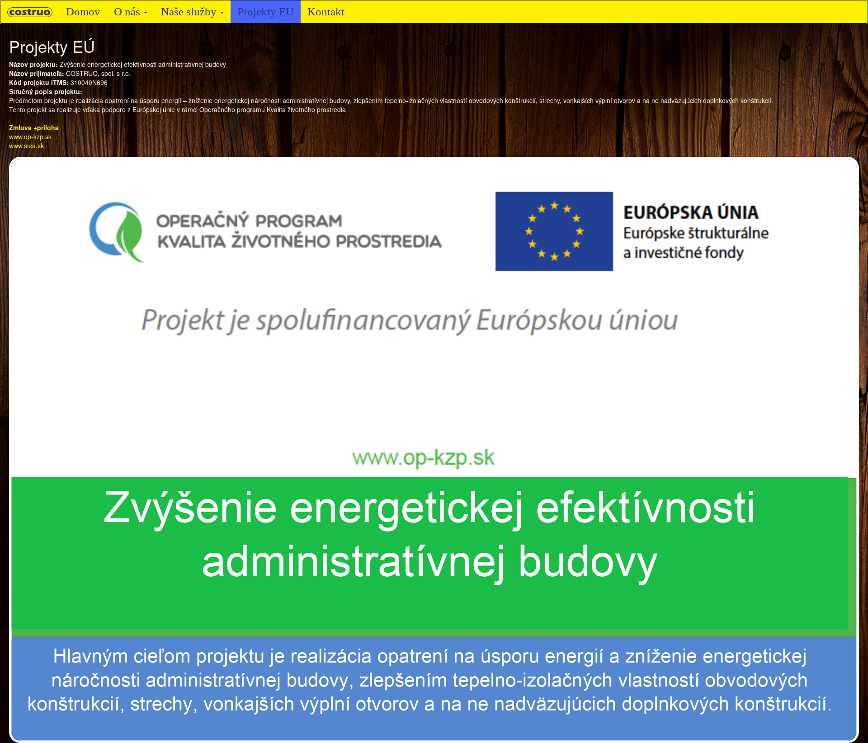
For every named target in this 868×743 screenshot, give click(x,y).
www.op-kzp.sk (30, 136)
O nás (128, 11)
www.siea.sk (26, 145)
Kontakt (325, 11)
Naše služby (190, 11)
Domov (83, 11)
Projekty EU (265, 11)
